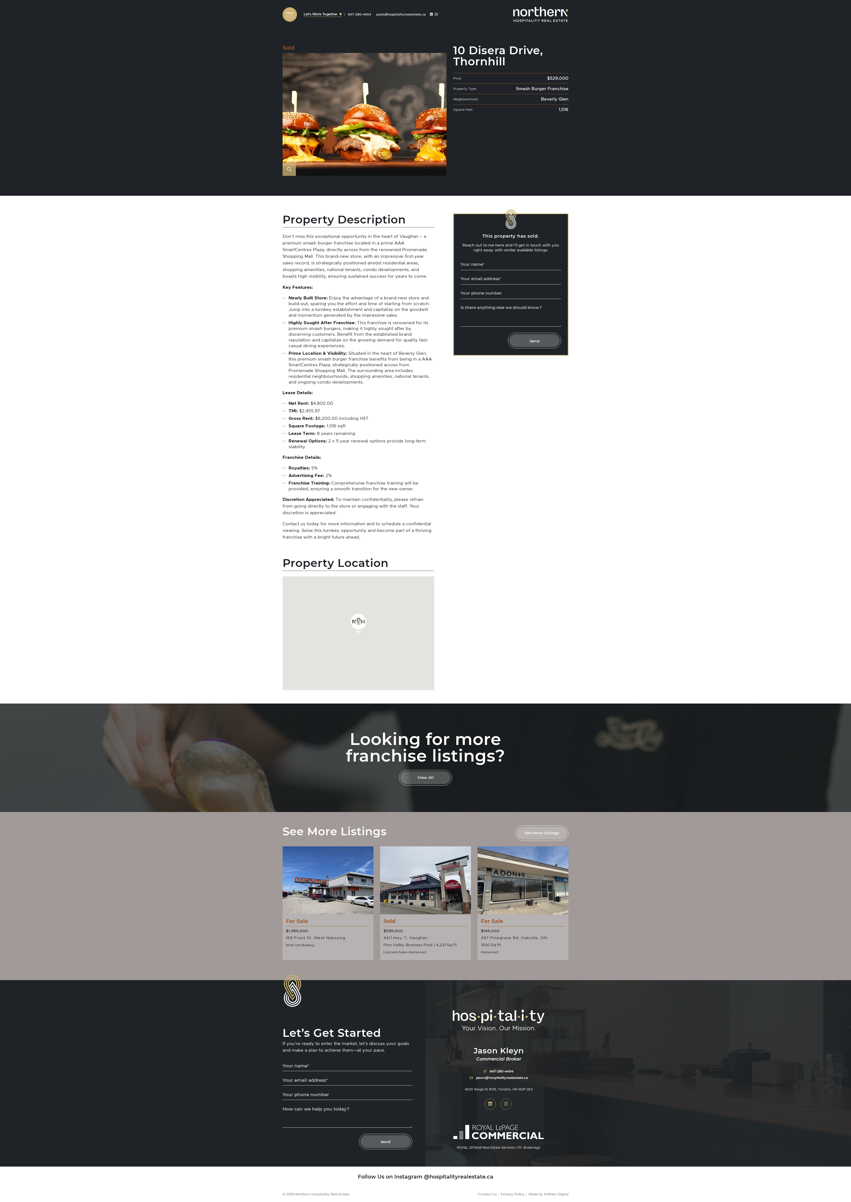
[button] (290, 14)
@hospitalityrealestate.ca (458, 1176)
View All (426, 777)
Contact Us (487, 1194)
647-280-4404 (501, 1071)
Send (534, 341)
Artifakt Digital (556, 1194)
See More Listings (542, 832)
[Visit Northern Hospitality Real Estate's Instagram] (436, 14)
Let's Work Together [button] (321, 14)
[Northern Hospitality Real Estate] (540, 13)
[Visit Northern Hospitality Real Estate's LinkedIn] (431, 14)
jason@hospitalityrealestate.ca (502, 1077)
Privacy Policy (513, 1194)
